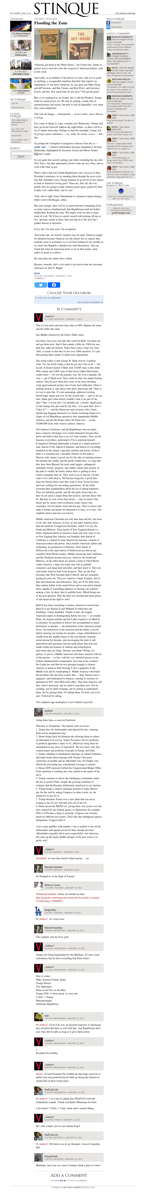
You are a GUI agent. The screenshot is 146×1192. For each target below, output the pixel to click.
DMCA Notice (18, 108)
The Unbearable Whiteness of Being (20, 122)
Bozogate (17, 136)
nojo (37, 273)
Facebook (116, 23)
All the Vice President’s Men (20, 130)
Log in (15, 103)
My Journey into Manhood (20, 141)
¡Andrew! (43, 919)
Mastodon (116, 27)
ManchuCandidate (47, 894)
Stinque (37, 3)
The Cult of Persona (49, 298)
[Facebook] (54, 285)
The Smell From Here (45, 19)
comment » (40, 278)
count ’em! (40, 147)
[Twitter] (41, 285)
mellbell (42, 858)
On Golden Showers (89, 302)
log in (62, 1181)
